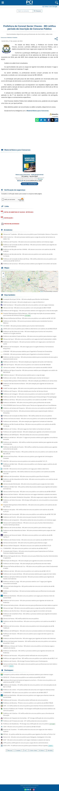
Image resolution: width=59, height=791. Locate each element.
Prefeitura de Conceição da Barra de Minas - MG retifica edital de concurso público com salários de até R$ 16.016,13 (29, 260)
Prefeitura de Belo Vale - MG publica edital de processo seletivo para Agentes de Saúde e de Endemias (30, 488)
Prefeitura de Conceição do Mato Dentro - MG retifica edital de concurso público (27, 416)
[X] (32, 789)
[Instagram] (34, 789)
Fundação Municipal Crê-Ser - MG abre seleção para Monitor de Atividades (26, 299)
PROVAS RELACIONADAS (11, 224)
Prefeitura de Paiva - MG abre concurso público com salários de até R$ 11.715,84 (27, 400)
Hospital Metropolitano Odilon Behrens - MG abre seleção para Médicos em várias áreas (30, 381)
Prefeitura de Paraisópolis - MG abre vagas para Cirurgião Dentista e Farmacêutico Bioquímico (28, 347)
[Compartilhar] (56, 120)
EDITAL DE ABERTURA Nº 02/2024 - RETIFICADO (18, 212)
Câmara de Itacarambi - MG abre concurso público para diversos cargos (25, 543)
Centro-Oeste (33, 750)
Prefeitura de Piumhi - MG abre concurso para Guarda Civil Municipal (24, 517)
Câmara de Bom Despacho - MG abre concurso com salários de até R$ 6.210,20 (27, 545)
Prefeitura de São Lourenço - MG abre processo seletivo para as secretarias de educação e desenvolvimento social (30, 358)
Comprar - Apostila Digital (29, 183)
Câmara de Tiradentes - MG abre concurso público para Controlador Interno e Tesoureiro (30, 234)
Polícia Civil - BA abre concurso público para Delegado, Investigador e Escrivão (27, 737)
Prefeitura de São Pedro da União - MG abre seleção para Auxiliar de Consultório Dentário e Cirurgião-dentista (27, 332)
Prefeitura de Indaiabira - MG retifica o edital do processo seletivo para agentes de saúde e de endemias (30, 443)
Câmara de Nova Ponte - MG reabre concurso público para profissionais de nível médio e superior (30, 665)
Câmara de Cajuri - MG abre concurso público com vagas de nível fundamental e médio (29, 339)
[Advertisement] (29, 18)
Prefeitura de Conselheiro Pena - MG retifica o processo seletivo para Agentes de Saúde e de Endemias (30, 615)
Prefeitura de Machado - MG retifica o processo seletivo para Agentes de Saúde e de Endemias (28, 652)
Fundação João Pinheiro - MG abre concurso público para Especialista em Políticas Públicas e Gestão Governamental (28, 552)
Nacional (10, 750)
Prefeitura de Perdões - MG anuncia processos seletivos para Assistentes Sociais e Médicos (28, 322)
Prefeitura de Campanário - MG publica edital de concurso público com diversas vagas (29, 520)
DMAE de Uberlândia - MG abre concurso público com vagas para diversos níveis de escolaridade (28, 597)
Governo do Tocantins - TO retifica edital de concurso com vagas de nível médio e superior (27, 730)
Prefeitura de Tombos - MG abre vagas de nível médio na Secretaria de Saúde (26, 429)
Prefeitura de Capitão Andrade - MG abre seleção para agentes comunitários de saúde (29, 432)
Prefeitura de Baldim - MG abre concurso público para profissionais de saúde (26, 402)
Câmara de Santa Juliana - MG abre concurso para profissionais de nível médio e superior (30, 605)
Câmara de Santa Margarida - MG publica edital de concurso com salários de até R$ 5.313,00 (28, 587)
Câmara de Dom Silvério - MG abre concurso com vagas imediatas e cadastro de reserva (30, 494)
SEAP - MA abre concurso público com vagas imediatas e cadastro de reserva (26, 740)
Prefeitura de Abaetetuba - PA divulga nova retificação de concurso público (29, 724)
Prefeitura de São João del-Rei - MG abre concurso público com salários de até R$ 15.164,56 (27, 255)
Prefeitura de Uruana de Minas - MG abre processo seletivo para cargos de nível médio (29, 574)
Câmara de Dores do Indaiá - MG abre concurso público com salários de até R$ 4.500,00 (30, 418)
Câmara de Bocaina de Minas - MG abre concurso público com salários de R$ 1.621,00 (29, 318)
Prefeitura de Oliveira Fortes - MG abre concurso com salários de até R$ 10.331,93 (28, 540)
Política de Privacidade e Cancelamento (30, 785)
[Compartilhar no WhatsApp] (37, 120)
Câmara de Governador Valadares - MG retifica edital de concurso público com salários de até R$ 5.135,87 (29, 642)
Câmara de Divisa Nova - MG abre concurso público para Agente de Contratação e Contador (28, 457)
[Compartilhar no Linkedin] (45, 120)
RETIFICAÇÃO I (8, 218)
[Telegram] (27, 789)
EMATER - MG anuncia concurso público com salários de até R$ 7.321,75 (25, 461)
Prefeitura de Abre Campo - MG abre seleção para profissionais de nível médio (27, 563)
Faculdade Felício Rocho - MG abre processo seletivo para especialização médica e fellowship (28, 412)
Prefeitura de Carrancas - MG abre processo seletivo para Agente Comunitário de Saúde (29, 264)
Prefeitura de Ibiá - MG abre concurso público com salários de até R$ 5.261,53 (27, 571)
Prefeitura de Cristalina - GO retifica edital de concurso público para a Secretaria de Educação (28, 714)
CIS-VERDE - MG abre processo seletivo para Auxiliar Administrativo (23, 326)
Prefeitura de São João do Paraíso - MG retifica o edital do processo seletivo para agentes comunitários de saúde (30, 448)
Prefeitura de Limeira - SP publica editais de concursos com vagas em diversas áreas (29, 690)
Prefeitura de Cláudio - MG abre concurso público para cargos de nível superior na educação (28, 634)
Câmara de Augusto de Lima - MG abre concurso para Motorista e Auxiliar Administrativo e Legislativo (30, 557)
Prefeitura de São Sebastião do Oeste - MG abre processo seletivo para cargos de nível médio (29, 531)
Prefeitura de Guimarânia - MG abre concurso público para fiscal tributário (26, 476)
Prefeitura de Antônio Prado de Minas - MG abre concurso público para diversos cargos (29, 336)
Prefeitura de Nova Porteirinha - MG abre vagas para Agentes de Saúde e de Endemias (29, 638)
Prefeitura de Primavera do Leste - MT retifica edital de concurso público (25, 721)
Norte (42, 750)
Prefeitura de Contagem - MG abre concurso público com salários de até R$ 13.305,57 (29, 394)
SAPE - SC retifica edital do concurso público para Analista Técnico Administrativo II (28, 706)
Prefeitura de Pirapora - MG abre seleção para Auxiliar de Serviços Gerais (25, 391)
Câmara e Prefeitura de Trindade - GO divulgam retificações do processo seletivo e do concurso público (29, 709)
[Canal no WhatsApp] (25, 789)
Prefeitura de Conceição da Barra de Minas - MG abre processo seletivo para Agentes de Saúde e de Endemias (30, 245)
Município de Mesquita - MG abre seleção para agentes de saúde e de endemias (27, 561)
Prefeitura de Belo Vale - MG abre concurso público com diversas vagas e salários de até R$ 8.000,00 (30, 465)
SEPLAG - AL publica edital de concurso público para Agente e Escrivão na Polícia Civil (29, 734)
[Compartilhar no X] (52, 120)
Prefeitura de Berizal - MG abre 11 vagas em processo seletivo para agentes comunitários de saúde (30, 438)
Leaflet (41, 291)
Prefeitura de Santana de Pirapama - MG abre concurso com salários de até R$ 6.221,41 (29, 408)
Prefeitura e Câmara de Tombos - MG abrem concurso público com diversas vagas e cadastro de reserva (28, 647)
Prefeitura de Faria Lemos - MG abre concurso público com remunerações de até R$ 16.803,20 (28, 627)
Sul (25, 750)
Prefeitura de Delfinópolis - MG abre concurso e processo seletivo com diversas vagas (29, 631)
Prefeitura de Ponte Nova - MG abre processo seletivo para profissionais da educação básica (29, 592)
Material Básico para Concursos (38, 111)
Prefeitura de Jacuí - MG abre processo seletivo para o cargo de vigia (24, 375)
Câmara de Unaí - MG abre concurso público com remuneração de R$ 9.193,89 (27, 308)
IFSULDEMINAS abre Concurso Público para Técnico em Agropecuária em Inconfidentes (29, 405)
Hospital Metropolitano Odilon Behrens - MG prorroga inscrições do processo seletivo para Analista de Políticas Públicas (29, 314)
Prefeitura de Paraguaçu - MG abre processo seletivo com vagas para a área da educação (30, 310)
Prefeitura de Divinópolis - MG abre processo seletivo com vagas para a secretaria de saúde (29, 343)
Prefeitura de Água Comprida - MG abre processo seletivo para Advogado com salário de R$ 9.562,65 (30, 371)
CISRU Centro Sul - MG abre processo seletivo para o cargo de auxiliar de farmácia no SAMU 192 (29, 238)
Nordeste (50, 750)
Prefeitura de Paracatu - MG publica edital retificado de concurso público (25, 655)
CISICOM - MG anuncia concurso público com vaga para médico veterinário (26, 469)
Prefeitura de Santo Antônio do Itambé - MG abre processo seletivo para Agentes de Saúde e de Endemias (28, 578)
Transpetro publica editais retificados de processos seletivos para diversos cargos (28, 674)
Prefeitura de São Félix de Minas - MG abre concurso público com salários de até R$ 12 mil (29, 622)
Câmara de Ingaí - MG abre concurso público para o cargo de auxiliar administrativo (29, 608)
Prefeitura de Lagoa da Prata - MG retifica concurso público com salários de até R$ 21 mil (30, 658)
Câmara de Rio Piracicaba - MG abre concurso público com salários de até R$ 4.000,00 (29, 491)
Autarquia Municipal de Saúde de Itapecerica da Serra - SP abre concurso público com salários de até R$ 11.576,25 (29, 681)
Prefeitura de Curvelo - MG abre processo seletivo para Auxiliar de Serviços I (26, 378)
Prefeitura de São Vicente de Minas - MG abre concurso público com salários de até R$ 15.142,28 (29, 425)
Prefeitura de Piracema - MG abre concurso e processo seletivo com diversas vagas (28, 242)
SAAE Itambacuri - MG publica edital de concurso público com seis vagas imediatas (28, 305)
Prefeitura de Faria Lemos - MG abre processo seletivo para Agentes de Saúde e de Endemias (28, 601)
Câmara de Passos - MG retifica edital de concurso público (21, 618)
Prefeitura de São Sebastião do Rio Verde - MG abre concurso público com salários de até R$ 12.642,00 (30, 480)
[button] (2, 2)
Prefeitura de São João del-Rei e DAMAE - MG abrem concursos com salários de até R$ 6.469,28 (29, 250)
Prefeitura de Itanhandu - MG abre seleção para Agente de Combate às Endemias (28, 421)
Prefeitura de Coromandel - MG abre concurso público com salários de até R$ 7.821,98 (29, 514)
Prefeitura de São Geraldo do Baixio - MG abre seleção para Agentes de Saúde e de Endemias (28, 384)
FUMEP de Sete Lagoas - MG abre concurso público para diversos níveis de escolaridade (30, 388)
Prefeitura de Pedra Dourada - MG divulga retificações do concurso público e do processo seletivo (30, 501)
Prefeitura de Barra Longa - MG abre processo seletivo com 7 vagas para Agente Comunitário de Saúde (27, 582)
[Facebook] (30, 789)
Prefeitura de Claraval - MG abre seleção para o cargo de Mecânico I (23, 302)
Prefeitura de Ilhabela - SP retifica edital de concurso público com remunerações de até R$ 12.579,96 (29, 686)
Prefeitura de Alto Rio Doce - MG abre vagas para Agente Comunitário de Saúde (27, 611)
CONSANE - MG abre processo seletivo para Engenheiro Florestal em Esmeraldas (27, 351)
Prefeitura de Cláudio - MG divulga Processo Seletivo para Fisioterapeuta (25, 661)
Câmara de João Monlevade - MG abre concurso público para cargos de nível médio (28, 484)
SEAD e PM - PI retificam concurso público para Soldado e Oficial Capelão (27, 745)
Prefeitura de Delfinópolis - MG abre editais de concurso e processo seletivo (26, 435)
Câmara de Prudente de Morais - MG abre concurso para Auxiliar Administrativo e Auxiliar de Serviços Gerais (28, 524)
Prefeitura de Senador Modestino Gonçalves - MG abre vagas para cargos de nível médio (30, 497)
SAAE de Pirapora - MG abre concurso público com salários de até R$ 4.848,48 (27, 365)
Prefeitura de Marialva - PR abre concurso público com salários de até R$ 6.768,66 (28, 703)
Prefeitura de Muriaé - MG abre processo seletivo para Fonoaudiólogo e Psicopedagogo (30, 397)
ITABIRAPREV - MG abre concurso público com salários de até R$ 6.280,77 (25, 548)
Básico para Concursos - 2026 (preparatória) (29, 174)
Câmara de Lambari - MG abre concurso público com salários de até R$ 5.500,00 (27, 367)
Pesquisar (38, 11)
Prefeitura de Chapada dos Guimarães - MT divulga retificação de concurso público (28, 718)
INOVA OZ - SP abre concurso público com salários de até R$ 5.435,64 (24, 677)
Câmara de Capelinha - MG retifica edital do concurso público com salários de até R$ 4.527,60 (29, 472)
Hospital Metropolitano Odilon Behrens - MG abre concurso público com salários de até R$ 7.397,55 (30, 506)
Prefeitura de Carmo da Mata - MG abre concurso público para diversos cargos (27, 527)
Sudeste (18, 750)
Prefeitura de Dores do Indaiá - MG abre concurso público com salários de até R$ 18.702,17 (27, 536)
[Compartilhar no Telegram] (41, 120)
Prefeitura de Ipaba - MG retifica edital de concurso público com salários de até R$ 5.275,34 (28, 510)
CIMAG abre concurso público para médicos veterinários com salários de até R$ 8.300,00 (30, 329)
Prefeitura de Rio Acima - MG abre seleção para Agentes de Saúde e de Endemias (27, 362)
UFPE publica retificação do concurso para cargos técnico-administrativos (25, 743)
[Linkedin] (29, 789)
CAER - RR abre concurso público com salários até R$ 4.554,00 (22, 727)
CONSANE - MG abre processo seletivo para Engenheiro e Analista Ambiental (26, 354)
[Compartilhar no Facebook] (49, 120)
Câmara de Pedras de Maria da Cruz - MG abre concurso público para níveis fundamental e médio (30, 567)
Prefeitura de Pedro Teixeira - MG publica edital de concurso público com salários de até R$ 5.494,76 (30, 453)
